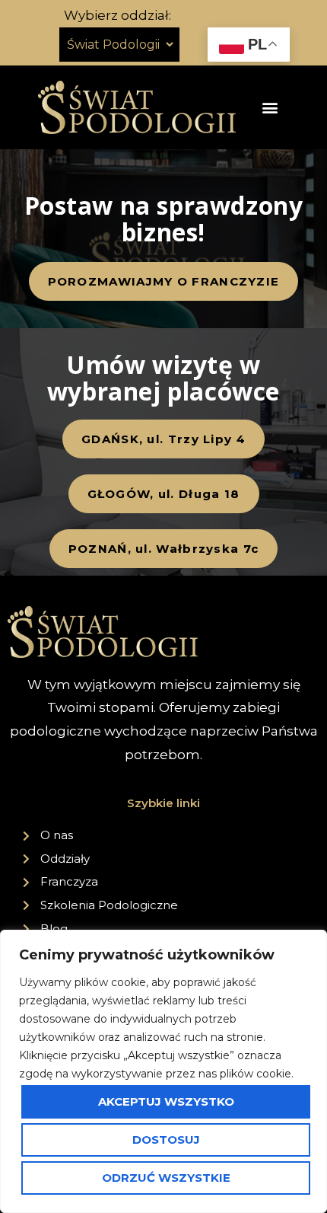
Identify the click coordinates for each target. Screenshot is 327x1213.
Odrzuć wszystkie (166, 1177)
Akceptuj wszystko (166, 1101)
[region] (163, 1071)
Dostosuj (166, 1139)
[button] (270, 107)
